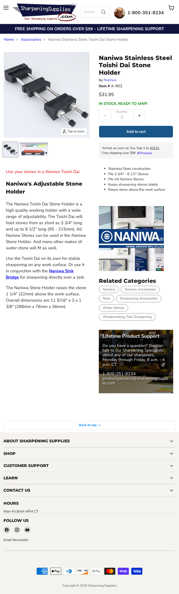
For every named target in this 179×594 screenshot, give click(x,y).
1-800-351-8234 (119, 374)
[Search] (103, 12)
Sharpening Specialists (143, 350)
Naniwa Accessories (140, 289)
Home (9, 39)
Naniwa (110, 80)
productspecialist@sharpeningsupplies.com (135, 381)
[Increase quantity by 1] (139, 115)
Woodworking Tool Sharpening (127, 316)
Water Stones (113, 307)
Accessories (31, 39)
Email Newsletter (15, 540)
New (106, 298)
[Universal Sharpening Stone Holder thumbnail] (10, 149)
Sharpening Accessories (138, 298)
